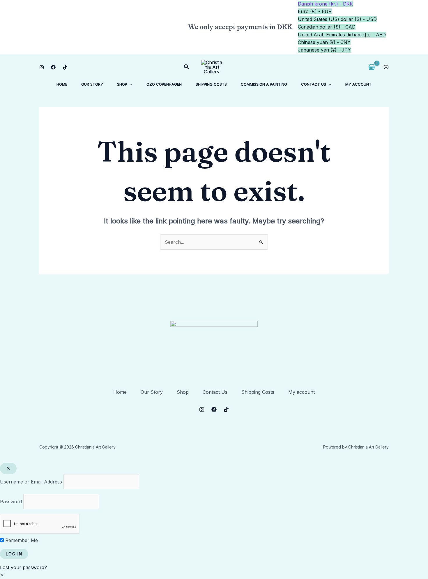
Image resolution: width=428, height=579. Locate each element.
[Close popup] (8, 468)
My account (301, 392)
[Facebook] (53, 67)
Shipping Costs (257, 392)
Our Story (152, 392)
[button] (186, 66)
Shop (183, 392)
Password (11, 501)
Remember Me (21, 540)
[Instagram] (41, 67)
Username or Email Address (31, 482)
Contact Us (215, 392)
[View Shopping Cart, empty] (371, 67)
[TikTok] (65, 67)
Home (120, 392)
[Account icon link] (386, 67)
